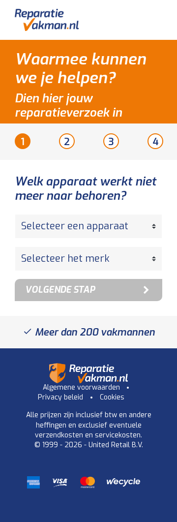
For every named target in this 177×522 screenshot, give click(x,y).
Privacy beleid (60, 397)
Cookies (112, 397)
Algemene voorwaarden (81, 387)
